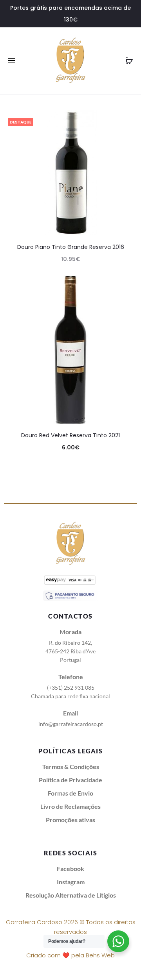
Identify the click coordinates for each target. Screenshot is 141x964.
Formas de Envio (70, 793)
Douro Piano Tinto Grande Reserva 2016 (70, 247)
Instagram (71, 881)
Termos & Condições (70, 766)
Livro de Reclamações (70, 806)
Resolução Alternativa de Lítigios (70, 895)
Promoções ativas (70, 819)
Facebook (70, 868)
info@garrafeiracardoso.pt (70, 724)
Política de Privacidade (70, 779)
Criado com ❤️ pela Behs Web (70, 955)
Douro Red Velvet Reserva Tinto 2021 (70, 435)
